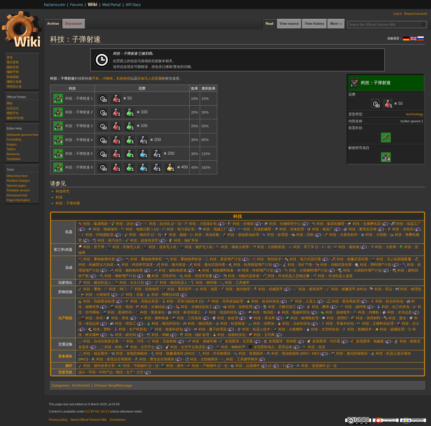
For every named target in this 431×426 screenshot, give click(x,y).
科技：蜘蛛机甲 (233, 347)
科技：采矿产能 (300, 265)
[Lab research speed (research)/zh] (118, 265)
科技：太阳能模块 (204, 359)
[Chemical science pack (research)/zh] (379, 307)
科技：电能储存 (105, 229)
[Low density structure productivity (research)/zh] (230, 265)
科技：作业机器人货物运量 (289, 276)
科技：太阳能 (376, 235)
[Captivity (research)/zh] (309, 307)
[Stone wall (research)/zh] (123, 294)
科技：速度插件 (313, 366)
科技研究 (63, 191)
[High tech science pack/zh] (170, 167)
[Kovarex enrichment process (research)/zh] (288, 318)
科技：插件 (175, 366)
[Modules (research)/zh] (163, 366)
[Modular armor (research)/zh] (296, 289)
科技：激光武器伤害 (209, 265)
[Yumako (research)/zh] (251, 335)
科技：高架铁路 (164, 341)
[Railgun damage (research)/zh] (112, 270)
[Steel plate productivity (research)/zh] (102, 276)
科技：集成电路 (95, 224)
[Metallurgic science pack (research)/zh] (279, 323)
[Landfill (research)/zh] (353, 318)
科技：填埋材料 (368, 318)
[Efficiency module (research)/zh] (120, 366)
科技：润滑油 (263, 323)
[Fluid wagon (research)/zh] (189, 341)
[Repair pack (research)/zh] (397, 289)
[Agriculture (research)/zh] (113, 224)
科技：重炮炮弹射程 (146, 259)
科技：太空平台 (142, 347)
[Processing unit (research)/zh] (264, 235)
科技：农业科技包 (265, 301)
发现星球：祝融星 (370, 341)
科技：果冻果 (264, 318)
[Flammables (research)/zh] (141, 318)
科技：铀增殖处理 (305, 318)
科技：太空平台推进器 (187, 347)
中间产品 (106, 372)
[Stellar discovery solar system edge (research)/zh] (251, 347)
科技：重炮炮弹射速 (186, 259)
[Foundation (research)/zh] (174, 318)
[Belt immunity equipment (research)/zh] (80, 353)
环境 (92, 372)
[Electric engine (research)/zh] (250, 312)
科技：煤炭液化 (152, 312)
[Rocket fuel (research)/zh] (275, 329)
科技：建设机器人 (97, 282)
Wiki (92, 4)
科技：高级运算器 (144, 301)
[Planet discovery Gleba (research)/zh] (309, 341)
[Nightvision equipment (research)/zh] (236, 353)
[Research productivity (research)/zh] (239, 270)
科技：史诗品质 (399, 312)
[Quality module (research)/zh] (232, 366)
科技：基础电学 (337, 312)
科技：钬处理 (227, 318)
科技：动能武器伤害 (336, 265)
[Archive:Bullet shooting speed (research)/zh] (386, 157)
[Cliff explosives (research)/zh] (105, 312)
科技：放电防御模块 (131, 353)
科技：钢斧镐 (206, 282)
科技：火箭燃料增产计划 (308, 270)
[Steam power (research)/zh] (95, 240)
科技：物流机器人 (174, 282)
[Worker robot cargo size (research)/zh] (265, 276)
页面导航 (65, 372)
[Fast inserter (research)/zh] (240, 229)
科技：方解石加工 (282, 307)
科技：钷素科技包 (169, 329)
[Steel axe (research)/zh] (193, 282)
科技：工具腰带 (237, 282)
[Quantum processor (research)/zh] (196, 329)
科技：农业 (124, 224)
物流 (119, 372)
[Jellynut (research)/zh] (251, 318)
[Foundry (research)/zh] (309, 229)
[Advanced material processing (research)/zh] (164, 301)
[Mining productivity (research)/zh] (285, 265)
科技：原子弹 (93, 247)
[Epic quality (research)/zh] (384, 312)
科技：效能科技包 (231, 335)
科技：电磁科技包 (296, 312)
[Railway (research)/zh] (102, 347)
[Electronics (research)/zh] (322, 312)
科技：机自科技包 (389, 301)
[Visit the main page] (22, 29)
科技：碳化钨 (125, 335)
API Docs (133, 4)
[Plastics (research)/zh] (90, 329)
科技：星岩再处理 (346, 301)
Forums (76, 4)
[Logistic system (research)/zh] (185, 323)
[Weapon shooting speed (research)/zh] (225, 276)
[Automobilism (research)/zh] (123, 341)
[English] (413, 38)
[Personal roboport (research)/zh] (373, 353)
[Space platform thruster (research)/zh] (167, 347)
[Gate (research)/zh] (106, 289)
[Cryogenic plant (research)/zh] (393, 224)
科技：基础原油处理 (243, 235)
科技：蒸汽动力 (110, 240)
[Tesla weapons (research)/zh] (148, 294)
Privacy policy (58, 420)
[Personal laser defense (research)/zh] (333, 353)
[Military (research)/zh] (386, 137)
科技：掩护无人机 (199, 247)
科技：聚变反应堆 (363, 229)
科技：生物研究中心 (285, 224)
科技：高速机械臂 (257, 229)
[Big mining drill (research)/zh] (186, 224)
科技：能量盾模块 (170, 353)
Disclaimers (118, 420)
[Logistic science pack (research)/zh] (149, 323)
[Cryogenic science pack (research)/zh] (206, 312)
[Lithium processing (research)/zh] (112, 323)
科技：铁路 (113, 347)
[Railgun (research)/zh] (335, 247)
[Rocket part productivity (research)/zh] (340, 270)
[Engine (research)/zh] (355, 312)
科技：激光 (397, 318)
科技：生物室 (243, 224)
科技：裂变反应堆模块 (113, 359)
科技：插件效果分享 (99, 366)
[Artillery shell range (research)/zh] (127, 259)
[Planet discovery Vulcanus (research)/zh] (353, 341)
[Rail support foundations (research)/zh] (397, 341)
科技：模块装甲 (311, 289)
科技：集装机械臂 (330, 224)
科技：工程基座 (189, 318)
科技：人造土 (305, 301)
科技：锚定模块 (95, 353)
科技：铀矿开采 (186, 240)
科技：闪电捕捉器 (99, 235)
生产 (129, 372)
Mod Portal (111, 4)
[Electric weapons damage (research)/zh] (287, 259)
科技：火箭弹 (385, 247)
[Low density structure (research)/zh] (217, 323)
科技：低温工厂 (408, 224)
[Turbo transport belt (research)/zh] (127, 240)
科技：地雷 (208, 289)
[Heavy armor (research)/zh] (164, 289)
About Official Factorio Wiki (89, 420)
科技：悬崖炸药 (120, 312)
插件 (68, 366)
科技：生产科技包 (133, 329)
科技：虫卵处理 (240, 307)
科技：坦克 (316, 347)
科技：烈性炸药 (164, 276)
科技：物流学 (139, 235)
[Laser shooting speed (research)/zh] (158, 265)
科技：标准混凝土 (187, 312)
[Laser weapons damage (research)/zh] (191, 265)
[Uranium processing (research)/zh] (182, 335)
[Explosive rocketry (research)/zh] (218, 247)
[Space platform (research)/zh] (127, 347)
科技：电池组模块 (285, 353)
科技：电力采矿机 (181, 229)
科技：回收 (305, 235)
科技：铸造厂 (322, 229)
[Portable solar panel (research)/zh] (187, 359)
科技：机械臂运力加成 (95, 265)
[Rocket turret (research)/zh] (83, 294)
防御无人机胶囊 (149, 78)
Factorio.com (54, 4)
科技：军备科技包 (340, 323)
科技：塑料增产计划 (375, 265)
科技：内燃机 (368, 312)
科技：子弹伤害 (68, 203)
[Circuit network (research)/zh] (415, 307)
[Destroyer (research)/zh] (146, 247)
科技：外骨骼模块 (216, 353)
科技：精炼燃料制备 (218, 270)
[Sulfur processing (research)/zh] (377, 329)
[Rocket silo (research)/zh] (326, 235)
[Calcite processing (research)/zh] (265, 307)
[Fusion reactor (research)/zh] (346, 229)
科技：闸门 (117, 289)
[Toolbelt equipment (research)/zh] (223, 359)
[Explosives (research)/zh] (83, 318)
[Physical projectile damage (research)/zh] (317, 265)
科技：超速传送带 (144, 240)
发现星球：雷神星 (283, 341)
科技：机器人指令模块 (393, 353)
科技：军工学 (303, 247)
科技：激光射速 (173, 265)
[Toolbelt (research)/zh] (222, 282)
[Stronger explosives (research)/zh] (149, 276)
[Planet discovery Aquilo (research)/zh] (222, 341)
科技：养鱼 (120, 318)
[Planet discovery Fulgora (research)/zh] (266, 341)
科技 (59, 197)
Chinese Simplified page (113, 385)
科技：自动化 (159, 224)
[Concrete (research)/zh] (170, 312)
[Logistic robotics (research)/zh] (157, 282)
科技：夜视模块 (251, 353)
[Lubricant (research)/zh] (250, 323)
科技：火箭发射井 (343, 235)
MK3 (315, 353)
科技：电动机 (263, 312)
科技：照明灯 (337, 318)
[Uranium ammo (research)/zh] (401, 247)
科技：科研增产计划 (257, 270)
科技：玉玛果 (264, 335)
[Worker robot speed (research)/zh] (315, 276)
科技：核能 (178, 235)
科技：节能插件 (135, 366)
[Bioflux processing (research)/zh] (178, 307)
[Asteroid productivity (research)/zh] (207, 259)
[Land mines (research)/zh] (197, 289)
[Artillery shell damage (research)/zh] (80, 259)
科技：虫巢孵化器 (367, 224)
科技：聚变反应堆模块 (156, 359)
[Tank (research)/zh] (305, 347)
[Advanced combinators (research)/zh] (127, 301)
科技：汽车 (135, 341)
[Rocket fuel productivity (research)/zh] (286, 270)
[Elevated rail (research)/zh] (149, 341)
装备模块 (65, 356)
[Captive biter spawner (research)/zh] (350, 224)
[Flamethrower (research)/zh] (254, 247)
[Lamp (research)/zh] (324, 318)
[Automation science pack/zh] (388, 104)
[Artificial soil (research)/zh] (292, 301)
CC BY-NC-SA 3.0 (97, 411)
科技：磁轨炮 (348, 247)
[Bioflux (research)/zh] (138, 307)
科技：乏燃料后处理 (378, 323)
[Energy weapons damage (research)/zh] (334, 259)
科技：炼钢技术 (359, 329)
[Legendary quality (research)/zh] (411, 318)
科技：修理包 (410, 289)
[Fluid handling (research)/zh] (276, 229)
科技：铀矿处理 (197, 335)
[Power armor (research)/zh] (328, 289)
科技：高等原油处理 (227, 301)
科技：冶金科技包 (296, 323)
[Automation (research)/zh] (146, 224)
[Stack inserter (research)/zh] (392, 235)
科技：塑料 (101, 329)
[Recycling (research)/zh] (293, 235)
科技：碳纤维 (355, 307)
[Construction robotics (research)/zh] (80, 282)
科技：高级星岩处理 (99, 301)
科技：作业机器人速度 (335, 276)
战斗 (81, 372)
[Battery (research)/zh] (112, 307)
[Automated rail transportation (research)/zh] (80, 341)
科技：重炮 (92, 289)
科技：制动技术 (269, 259)
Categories (60, 385)
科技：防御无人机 (126, 247)
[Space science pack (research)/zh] (308, 329)
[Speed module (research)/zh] (298, 366)
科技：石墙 (134, 294)
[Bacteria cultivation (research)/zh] (409, 301)
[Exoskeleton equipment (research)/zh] (200, 353)
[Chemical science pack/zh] (143, 153)
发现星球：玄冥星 (239, 341)
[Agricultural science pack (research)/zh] (248, 301)
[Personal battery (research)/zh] (268, 353)
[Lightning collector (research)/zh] (83, 235)
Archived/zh (81, 385)
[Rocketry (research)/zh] (372, 247)
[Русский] (421, 38)
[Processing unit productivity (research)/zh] (404, 265)
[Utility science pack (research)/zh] (214, 335)
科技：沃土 (410, 323)
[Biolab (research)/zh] (266, 224)
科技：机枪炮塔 (147, 289)
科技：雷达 (383, 289)
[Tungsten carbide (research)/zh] (112, 335)
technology (414, 114)
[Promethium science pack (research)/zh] (152, 329)
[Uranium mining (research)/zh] (171, 240)
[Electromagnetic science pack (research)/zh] (279, 312)
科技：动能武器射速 (243, 276)
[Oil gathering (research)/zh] (192, 235)
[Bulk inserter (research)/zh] (314, 224)
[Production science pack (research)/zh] (116, 329)
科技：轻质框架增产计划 (252, 265)
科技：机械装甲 (270, 289)
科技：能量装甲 (343, 289)
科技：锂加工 (125, 323)
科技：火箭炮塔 (98, 294)
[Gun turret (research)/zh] (132, 289)
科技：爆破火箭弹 (235, 247)
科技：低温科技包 (223, 312)
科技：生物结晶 (153, 307)
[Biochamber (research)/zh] (230, 224)
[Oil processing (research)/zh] (224, 235)
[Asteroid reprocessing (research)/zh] (329, 301)
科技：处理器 (277, 235)
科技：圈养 (320, 307)
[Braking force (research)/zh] (254, 259)
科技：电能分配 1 (139, 229)
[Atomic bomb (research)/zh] (80, 247)
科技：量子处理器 (212, 329)
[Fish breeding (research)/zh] (108, 318)
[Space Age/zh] (138, 224)
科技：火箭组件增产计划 (362, 270)
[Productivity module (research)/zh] (189, 366)
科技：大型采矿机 (203, 224)
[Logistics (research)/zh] (126, 235)
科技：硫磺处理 (392, 329)
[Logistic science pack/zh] (129, 112)
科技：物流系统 (200, 323)
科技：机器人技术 (256, 329)
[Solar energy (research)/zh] (363, 235)
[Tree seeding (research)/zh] (410, 329)
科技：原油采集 (207, 235)
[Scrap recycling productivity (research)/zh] (394, 270)
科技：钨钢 (160, 335)
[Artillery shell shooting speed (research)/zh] (167, 259)
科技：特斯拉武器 (165, 294)
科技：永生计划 (131, 282)
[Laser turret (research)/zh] (223, 289)
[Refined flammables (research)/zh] (199, 270)
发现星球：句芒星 (326, 341)
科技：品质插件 (247, 366)
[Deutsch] (406, 38)
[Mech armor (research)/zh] (255, 289)
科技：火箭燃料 (290, 329)
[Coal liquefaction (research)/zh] (137, 312)
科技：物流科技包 (166, 323)
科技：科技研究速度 (137, 265)
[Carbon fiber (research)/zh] (342, 307)
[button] (336, 24)
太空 (139, 372)
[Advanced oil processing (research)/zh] (209, 301)
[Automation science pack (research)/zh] (372, 301)
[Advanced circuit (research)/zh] (80, 224)
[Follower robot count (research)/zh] (373, 259)
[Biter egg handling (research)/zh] (225, 307)
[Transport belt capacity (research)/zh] (181, 276)
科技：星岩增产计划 (225, 259)
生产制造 (65, 318)
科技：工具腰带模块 (242, 359)
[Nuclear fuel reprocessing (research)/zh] (359, 323)
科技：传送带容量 (198, 276)
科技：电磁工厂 (215, 229)
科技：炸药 (94, 318)
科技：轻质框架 (232, 323)
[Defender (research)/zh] (109, 247)
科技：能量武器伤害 (352, 259)
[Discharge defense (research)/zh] (113, 353)
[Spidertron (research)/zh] (218, 347)
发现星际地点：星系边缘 (273, 347)
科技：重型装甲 (179, 289)
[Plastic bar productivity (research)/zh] (357, 265)
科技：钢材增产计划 (120, 276)
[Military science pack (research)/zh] (323, 323)
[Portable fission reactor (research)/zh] (93, 359)
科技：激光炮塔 (238, 289)
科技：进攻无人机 (163, 247)
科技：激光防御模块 (352, 353)
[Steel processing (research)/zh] (344, 329)
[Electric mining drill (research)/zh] (164, 229)
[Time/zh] (375, 104)
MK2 (361, 289)
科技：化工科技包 (396, 307)
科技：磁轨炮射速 (173, 270)
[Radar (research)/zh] (372, 289)
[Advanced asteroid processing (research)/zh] (80, 301)
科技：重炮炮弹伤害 (99, 259)
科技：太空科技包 (325, 329)
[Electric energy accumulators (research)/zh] (90, 229)
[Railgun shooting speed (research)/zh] (156, 270)
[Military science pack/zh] (143, 140)
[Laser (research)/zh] (386, 318)
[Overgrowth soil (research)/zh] (399, 323)
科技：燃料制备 (156, 318)
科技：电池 (123, 307)
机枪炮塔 (123, 78)
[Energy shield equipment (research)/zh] (153, 353)
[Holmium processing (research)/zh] (214, 318)
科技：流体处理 (291, 229)
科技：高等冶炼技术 (182, 301)
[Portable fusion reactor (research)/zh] (136, 359)
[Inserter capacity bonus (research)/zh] (417, 259)
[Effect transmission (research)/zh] (80, 366)
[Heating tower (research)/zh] (389, 229)
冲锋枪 (108, 78)
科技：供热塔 (402, 229)
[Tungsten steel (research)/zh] (149, 335)
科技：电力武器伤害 (305, 259)
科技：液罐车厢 (204, 341)
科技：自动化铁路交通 (100, 341)
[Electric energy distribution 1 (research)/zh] (123, 229)
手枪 (95, 78)
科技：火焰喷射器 (271, 247)
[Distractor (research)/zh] (182, 247)
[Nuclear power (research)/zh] (166, 235)
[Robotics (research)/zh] (239, 329)
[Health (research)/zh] (116, 282)
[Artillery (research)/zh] (80, 289)
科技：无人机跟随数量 (393, 259)
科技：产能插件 (204, 366)
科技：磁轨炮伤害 (129, 270)
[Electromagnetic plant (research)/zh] (200, 229)
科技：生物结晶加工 (196, 307)
